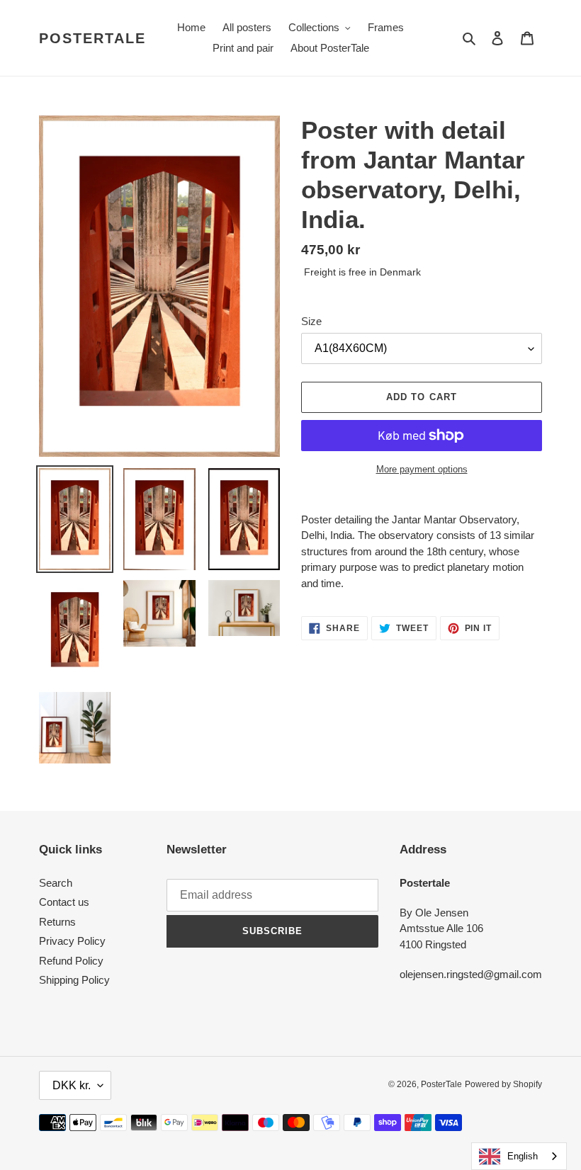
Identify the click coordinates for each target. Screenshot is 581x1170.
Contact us (64, 902)
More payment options (422, 469)
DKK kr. (71, 1085)
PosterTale (92, 38)
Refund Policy (71, 961)
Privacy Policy (72, 941)
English (522, 1156)
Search (55, 883)
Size (311, 321)
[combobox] (519, 1156)
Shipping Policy (74, 980)
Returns (57, 922)
